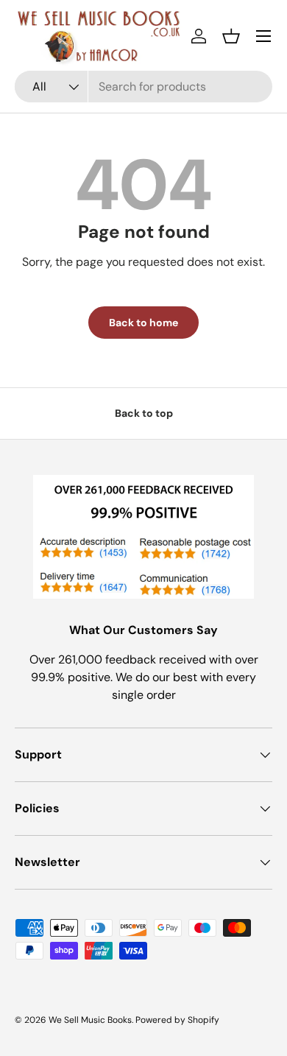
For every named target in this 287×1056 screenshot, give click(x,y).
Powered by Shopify (177, 1020)
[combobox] (143, 86)
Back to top (144, 413)
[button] (231, 36)
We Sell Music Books (90, 1020)
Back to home (143, 322)
